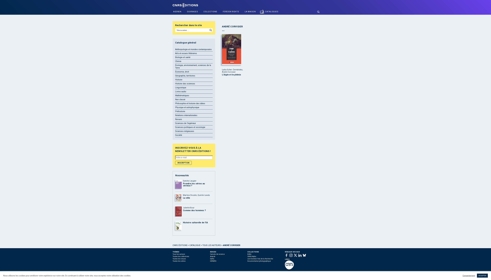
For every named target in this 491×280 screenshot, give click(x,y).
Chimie (178, 61)
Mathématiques (182, 95)
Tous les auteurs (211, 245)
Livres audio (180, 91)
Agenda (177, 12)
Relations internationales (186, 115)
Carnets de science (217, 254)
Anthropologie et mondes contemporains (193, 49)
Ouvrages (192, 12)
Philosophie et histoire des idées (190, 103)
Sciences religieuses (184, 131)
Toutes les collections (181, 256)
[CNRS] (289, 269)
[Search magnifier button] (318, 12)
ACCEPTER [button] (482, 276)
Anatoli (212, 256)
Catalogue (194, 245)
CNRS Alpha (251, 256)
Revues (178, 119)
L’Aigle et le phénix (231, 75)
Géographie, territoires (185, 76)
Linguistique (180, 87)
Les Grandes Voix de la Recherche (260, 259)
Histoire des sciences (185, 83)
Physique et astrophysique (187, 107)
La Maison (250, 12)
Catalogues (271, 12)
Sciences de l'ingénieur (185, 123)
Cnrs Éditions (180, 245)
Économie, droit (182, 72)
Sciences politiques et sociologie (190, 127)
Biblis (249, 254)
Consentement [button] (469, 276)
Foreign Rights (231, 12)
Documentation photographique (259, 261)
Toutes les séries (179, 261)
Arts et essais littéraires (186, 53)
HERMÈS (213, 261)
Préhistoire (180, 111)
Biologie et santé (182, 57)
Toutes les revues (179, 259)
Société (178, 135)
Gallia (212, 259)
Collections (210, 12)
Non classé (180, 99)
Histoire (178, 79)
